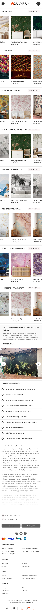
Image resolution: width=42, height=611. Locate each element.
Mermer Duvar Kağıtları (8, 554)
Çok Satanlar (25, 588)
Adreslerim (5, 566)
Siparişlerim (5, 563)
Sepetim (24, 590)
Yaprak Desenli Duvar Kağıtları (30, 551)
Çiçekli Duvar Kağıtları (8, 551)
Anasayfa (4, 588)
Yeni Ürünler (5, 593)
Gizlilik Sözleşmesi (7, 578)
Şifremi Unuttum (26, 566)
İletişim (4, 575)
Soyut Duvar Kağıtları (8, 548)
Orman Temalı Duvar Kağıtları (30, 548)
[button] (38, 364)
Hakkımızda (5, 590)
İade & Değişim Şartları (28, 578)
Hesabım (24, 563)
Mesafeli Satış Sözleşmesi (29, 575)
